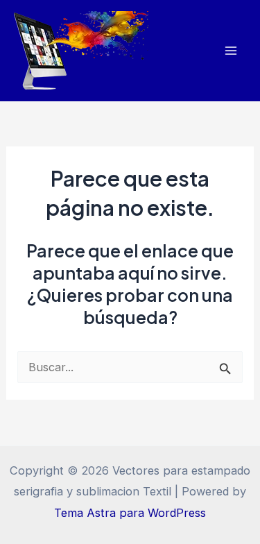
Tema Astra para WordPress (130, 513)
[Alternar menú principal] (230, 51)
